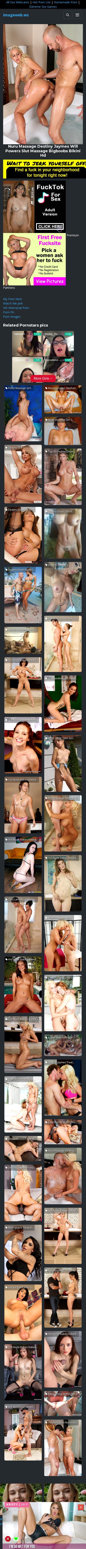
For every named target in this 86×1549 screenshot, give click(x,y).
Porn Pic (8, 312)
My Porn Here (12, 299)
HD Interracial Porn (16, 308)
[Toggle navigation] (77, 15)
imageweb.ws (16, 14)
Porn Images (11, 317)
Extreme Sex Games (43, 7)
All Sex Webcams (17, 2)
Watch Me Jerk (13, 303)
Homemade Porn (65, 2)
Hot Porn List (42, 2)
